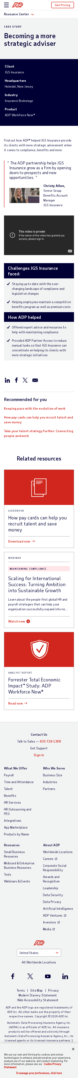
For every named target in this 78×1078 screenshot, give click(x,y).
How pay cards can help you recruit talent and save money (38, 419)
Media (47, 929)
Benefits (10, 795)
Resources (12, 845)
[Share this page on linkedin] (7, 379)
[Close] (73, 1049)
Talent (8, 789)
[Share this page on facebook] (16, 379)
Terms (21, 990)
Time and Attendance (19, 782)
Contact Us (39, 734)
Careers (48, 859)
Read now (15, 703)
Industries (50, 782)
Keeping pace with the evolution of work (35, 408)
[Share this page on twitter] (25, 379)
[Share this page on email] (35, 379)
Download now (19, 541)
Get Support (39, 748)
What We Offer (15, 768)
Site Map (36, 990)
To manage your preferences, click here (39, 1073)
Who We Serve (54, 768)
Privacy (53, 990)
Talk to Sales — (39, 741)
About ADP (51, 845)
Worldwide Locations (58, 852)
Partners (49, 789)
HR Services (12, 802)
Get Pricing (62, 5)
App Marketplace (16, 827)
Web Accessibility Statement (38, 1000)
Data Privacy (52, 902)
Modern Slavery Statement (38, 995)
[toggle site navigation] (6, 5)
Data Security (53, 895)
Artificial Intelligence (58, 908)
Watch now (16, 621)
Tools (7, 874)
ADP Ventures (53, 915)
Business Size (52, 775)
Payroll (9, 775)
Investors (49, 922)
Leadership (50, 888)
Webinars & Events (17, 881)
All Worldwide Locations (39, 962)
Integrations (12, 820)
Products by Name (16, 834)
